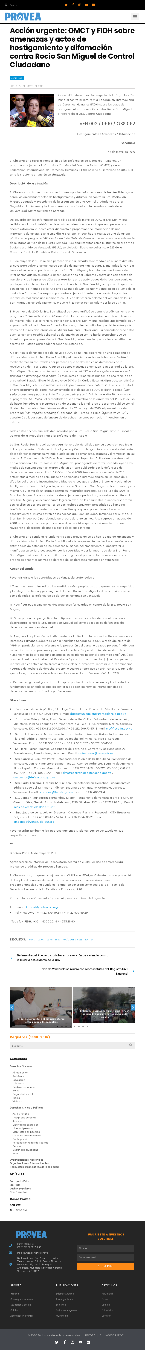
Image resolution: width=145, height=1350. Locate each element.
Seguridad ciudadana (25, 1149)
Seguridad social (23, 1094)
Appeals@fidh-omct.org (42, 907)
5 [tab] (74, 1026)
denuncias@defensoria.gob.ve (34, 777)
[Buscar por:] (72, 1045)
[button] (135, 16)
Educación (19, 1079)
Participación (20, 1139)
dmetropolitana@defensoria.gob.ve (87, 773)
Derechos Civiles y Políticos (26, 1107)
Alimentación (20, 1072)
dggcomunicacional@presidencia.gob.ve (98, 714)
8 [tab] (87, 1026)
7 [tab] (83, 1026)
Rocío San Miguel (72, 939)
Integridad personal (24, 1117)
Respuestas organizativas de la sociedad (34, 1166)
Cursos (15, 1204)
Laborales (18, 1083)
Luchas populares (20, 1188)
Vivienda (18, 1101)
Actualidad (16, 78)
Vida (15, 1153)
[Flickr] (93, 5)
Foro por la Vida (19, 1181)
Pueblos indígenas (24, 1087)
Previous (12, 1007)
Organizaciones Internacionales (29, 1163)
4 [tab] (70, 1026)
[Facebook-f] (73, 5)
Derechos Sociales (21, 1066)
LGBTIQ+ (15, 1185)
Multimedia (18, 1210)
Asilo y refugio (21, 1113)
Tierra (16, 1097)
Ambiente (18, 1076)
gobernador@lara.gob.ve (96, 753)
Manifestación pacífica (26, 1131)
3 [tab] (66, 1026)
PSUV (57, 939)
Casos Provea (20, 1199)
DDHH (50, 939)
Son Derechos (18, 1192)
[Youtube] (86, 5)
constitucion (36, 939)
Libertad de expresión (26, 1124)
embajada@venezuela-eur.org (33, 821)
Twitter (89, 939)
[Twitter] (66, 5)
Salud (16, 1090)
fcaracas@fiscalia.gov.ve (56, 792)
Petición (17, 1146)
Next (133, 1007)
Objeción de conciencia (26, 1135)
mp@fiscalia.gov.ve (119, 728)
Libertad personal (23, 1128)
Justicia (17, 1121)
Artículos (17, 1174)
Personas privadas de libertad (30, 1142)
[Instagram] (79, 5)
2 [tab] (62, 1026)
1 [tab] (57, 1026)
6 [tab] (79, 1026)
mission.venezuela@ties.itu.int (33, 807)
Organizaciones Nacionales (26, 1159)
